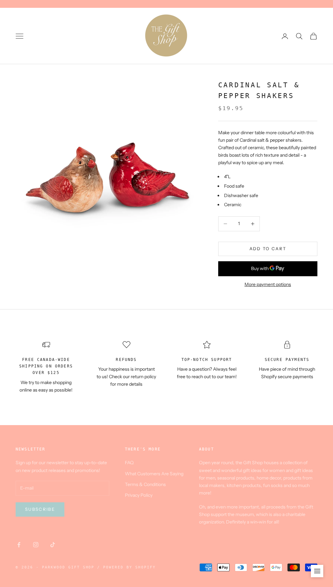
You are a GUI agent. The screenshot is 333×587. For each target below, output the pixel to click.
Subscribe (40, 509)
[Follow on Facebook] (19, 544)
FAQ (129, 462)
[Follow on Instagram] (36, 544)
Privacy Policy (139, 495)
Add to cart (267, 248)
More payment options (268, 284)
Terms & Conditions (145, 484)
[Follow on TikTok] (52, 544)
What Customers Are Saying (154, 474)
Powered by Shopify (129, 567)
